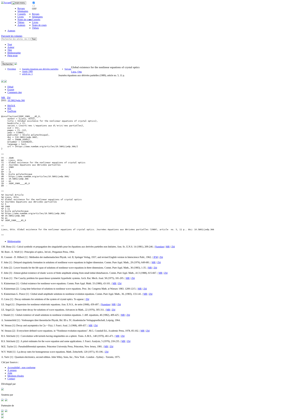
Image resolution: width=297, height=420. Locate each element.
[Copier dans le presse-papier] (2, 154)
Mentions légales (15, 376)
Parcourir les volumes (11, 36)
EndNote (11, 111)
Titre (9, 50)
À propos (12, 370)
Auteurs (21, 25)
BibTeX (11, 105)
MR (3, 97)
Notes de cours (24, 19)
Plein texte (12, 55)
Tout (34, 39)
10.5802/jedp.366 (16, 100)
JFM (155, 257)
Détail (10, 86)
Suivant (68, 69)
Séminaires (22, 11)
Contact (11, 378)
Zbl (8, 97)
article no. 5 (27, 74)
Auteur (10, 47)
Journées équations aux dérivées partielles (40, 69)
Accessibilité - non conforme (21, 367)
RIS (9, 108)
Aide (9, 373)
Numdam (159, 246)
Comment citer (14, 92)
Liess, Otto (76, 71)
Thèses (20, 22)
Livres (20, 16)
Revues (21, 8)
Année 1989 (27, 71)
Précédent (11, 69)
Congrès (21, 14)
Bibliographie (14, 52)
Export (10, 89)
